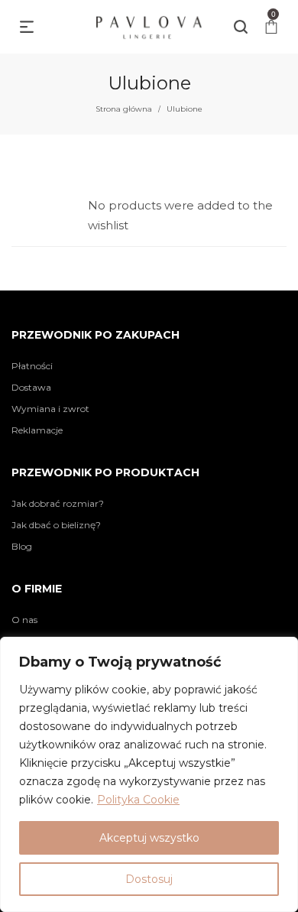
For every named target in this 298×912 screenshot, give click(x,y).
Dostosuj (149, 879)
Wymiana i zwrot (50, 408)
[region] (149, 774)
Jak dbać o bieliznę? (56, 525)
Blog (21, 546)
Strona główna (124, 109)
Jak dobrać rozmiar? (57, 503)
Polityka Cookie (138, 800)
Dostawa (31, 387)
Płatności (32, 366)
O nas (24, 619)
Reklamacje (37, 430)
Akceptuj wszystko (149, 838)
